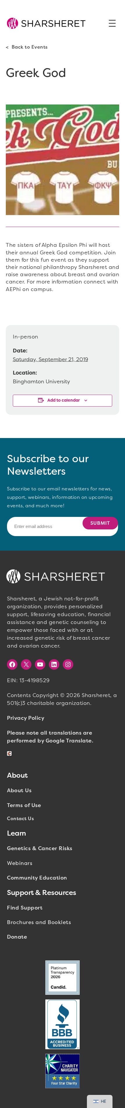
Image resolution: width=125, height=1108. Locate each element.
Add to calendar (63, 400)
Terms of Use (24, 805)
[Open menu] (112, 23)
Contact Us (20, 818)
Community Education (37, 878)
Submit (100, 523)
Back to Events (30, 47)
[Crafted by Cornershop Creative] (10, 754)
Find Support (24, 908)
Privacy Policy (25, 718)
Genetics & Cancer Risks (39, 848)
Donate (17, 937)
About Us (19, 790)
